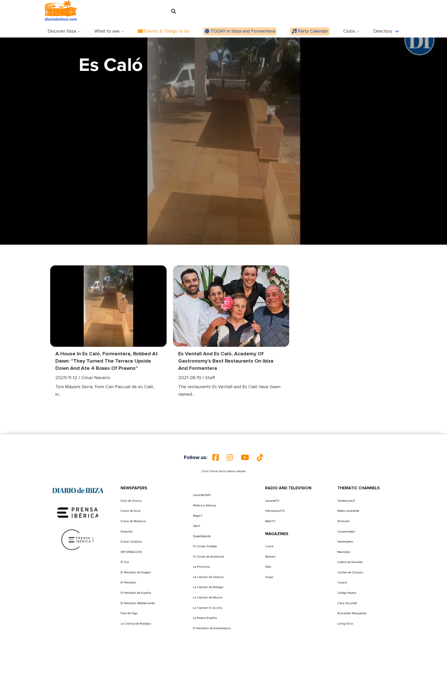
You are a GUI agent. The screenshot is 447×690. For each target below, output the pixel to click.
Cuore (269, 546)
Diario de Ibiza (130, 510)
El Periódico (128, 582)
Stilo (268, 566)
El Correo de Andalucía (208, 556)
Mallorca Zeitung (204, 505)
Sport (196, 525)
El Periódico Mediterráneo (138, 603)
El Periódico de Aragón (136, 572)
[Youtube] (245, 457)
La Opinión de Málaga (208, 587)
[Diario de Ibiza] (77, 490)
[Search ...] (173, 11)
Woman (270, 556)
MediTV (270, 521)
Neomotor (344, 552)
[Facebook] (215, 457)
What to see (107, 31)
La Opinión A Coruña (207, 607)
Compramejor (346, 531)
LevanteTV (272, 500)
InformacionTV (275, 510)
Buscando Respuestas (352, 613)
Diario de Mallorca (133, 521)
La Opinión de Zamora (208, 577)
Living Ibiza (345, 623)
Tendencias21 (346, 500)
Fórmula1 (343, 521)
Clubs (349, 31)
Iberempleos (345, 541)
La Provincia (201, 566)
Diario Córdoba (131, 541)
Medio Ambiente (348, 510)
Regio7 (197, 515)
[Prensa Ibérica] (78, 512)
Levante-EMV (202, 495)
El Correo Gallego (205, 546)
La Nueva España (205, 618)
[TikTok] (260, 457)
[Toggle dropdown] (79, 31)
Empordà (126, 531)
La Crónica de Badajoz (136, 623)
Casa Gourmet (347, 603)
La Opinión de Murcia (207, 597)
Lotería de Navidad (349, 562)
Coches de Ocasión (350, 572)
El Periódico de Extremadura (211, 628)
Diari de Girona (131, 500)
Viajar (269, 577)
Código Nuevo (346, 592)
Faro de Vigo (129, 613)
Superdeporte (202, 536)
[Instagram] (230, 457)
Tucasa (342, 582)
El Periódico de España (136, 592)
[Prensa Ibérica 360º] (78, 539)
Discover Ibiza (62, 31)
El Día (125, 562)
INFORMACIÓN (131, 552)
